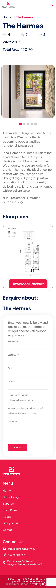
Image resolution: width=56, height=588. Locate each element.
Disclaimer (12, 584)
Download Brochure (28, 284)
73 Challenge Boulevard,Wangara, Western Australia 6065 (25, 563)
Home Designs (12, 497)
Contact (8, 529)
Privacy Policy (37, 581)
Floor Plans (10, 510)
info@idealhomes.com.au (21, 548)
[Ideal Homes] (8, 5)
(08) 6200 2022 (16, 554)
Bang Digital (42, 584)
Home (7, 17)
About (7, 516)
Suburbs (8, 503)
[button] (20, 124)
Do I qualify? (10, 523)
